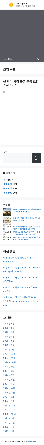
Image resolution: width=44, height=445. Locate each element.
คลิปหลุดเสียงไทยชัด (12, 271)
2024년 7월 (9, 375)
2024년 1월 (8, 401)
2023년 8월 (9, 422)
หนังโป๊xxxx (8, 281)
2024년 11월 (9, 358)
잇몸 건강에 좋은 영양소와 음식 (18, 257)
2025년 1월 (8, 349)
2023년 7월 (9, 427)
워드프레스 (8, 188)
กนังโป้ (6, 291)
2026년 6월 (9, 323)
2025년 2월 (9, 345)
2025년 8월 (9, 336)
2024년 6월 (9, 379)
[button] (38, 59)
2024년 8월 (9, 371)
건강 (5, 179)
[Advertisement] (22, 32)
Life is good (22, 3)
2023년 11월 (9, 409)
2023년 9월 (9, 418)
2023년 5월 (9, 431)
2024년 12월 (9, 353)
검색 (5, 151)
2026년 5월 (9, 328)
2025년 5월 (9, 341)
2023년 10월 (9, 414)
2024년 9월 (9, 366)
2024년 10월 (9, 362)
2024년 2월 (9, 396)
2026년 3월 (9, 332)
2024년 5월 (9, 384)
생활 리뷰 (7, 184)
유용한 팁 (7, 192)
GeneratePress (33, 441)
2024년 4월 (9, 388)
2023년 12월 (9, 405)
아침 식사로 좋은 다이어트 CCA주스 (20, 267)
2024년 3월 (9, 392)
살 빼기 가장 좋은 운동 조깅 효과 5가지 (21, 83)
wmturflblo (8, 261)
